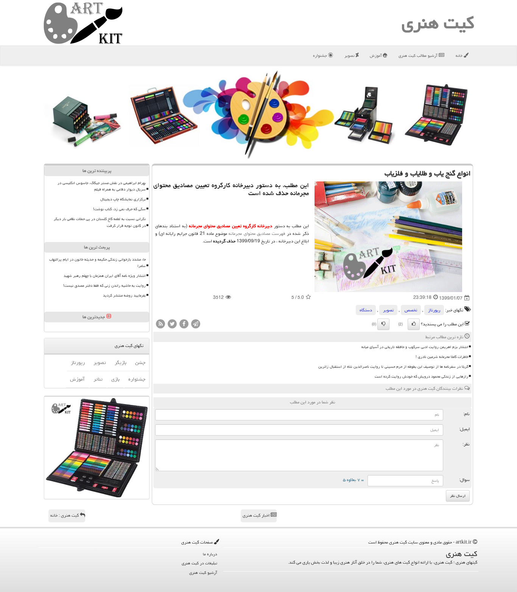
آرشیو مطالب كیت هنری (419, 55)
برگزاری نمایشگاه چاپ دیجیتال (123, 199)
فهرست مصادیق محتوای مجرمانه (257, 233)
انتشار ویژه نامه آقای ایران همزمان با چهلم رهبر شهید (105, 276)
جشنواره (320, 55)
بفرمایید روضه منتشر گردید (124, 295)
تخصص (411, 310)
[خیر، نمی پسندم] (383, 324)
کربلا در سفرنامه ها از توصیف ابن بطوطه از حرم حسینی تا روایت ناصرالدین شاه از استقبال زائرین (393, 366)
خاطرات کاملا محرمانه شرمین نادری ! (442, 357)
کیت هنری (438, 22)
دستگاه (366, 310)
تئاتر (98, 379)
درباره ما (210, 554)
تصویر (350, 55)
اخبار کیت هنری (257, 515)
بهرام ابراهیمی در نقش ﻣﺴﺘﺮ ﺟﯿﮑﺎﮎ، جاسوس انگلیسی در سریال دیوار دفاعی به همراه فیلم (102, 186)
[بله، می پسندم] (414, 324)
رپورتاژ (434, 310)
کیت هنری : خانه (65, 515)
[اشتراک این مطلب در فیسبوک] (184, 324)
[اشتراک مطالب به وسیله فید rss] (160, 324)
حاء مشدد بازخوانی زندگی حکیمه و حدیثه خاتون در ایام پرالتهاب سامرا (97, 263)
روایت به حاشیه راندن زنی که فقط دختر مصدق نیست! (104, 285)
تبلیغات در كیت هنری (199, 563)
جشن (140, 362)
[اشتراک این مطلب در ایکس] (172, 324)
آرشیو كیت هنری (203, 572)
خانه (460, 55)
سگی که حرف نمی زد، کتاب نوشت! (119, 209)
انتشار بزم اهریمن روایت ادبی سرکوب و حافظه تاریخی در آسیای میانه (414, 347)
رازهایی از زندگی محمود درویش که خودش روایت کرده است (421, 376)
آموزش (376, 55)
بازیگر (120, 362)
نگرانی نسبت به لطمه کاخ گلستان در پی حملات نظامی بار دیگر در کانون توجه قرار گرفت (100, 222)
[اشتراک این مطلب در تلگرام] (195, 324)
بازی (115, 379)
